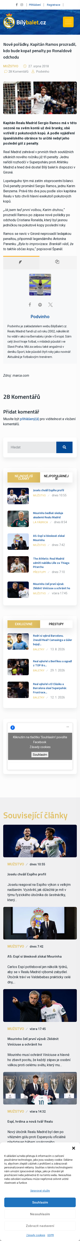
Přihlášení (35, 4)
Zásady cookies (35, 1235)
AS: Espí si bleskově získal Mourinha (49, 538)
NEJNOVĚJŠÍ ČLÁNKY (24, 477)
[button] (73, 1148)
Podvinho (42, 71)
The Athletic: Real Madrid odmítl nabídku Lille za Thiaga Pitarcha (51, 562)
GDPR (50, 1235)
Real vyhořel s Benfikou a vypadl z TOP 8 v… (52, 663)
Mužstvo (10, 66)
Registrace (53, 4)
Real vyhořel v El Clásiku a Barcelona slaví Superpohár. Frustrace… (50, 688)
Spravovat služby (40, 1190)
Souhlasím (40, 1202)
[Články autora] (58, 262)
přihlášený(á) (29, 419)
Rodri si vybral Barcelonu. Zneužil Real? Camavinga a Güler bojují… (52, 639)
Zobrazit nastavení (40, 1226)
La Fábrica (40, 522)
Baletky (38, 649)
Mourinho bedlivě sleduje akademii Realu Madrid (48, 515)
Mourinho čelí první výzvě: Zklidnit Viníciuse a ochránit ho (51, 586)
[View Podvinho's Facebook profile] (29, 304)
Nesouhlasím (40, 1214)
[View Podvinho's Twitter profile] (50, 304)
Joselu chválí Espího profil (48, 490)
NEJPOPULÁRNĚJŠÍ (56, 477)
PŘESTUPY (56, 624)
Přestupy (39, 572)
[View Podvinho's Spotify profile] (40, 304)
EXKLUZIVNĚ (23, 624)
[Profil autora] (21, 262)
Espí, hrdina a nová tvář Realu (30, 1121)
